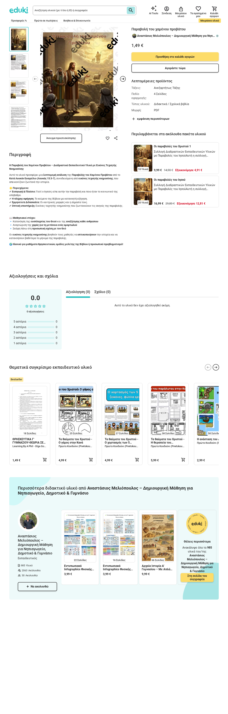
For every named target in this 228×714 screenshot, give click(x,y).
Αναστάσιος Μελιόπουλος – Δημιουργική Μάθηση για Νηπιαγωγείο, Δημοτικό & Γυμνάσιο (176, 35)
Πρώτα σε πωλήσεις (46, 20)
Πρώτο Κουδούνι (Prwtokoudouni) (78, 446)
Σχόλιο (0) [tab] (102, 292)
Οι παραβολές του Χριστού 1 (172, 146)
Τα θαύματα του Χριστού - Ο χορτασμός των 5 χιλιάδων (121, 440)
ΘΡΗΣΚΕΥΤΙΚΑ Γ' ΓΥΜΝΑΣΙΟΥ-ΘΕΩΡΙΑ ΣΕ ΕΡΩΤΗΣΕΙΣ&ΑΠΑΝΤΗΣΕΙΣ (29, 440)
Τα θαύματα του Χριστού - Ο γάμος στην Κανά (75, 440)
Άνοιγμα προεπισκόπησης (61, 138)
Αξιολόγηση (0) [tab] (78, 292)
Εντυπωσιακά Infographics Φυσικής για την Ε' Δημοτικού (117, 567)
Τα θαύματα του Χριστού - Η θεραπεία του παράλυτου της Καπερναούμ (167, 440)
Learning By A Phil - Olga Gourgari (31, 446)
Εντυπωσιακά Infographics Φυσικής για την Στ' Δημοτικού (78, 567)
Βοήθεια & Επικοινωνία (76, 20)
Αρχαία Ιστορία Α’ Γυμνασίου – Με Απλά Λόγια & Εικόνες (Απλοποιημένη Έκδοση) (157, 567)
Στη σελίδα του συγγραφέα (197, 577)
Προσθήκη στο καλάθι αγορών (175, 56)
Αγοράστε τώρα (175, 68)
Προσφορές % (19, 20)
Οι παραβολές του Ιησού (169, 179)
